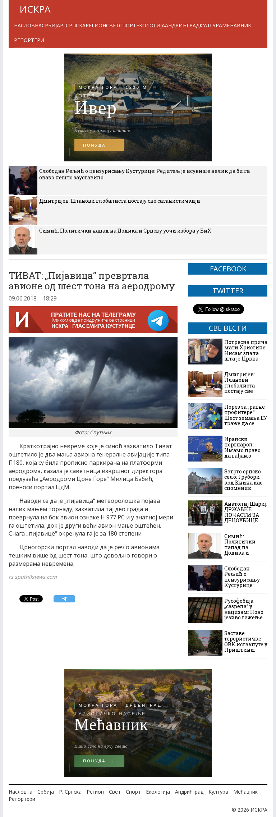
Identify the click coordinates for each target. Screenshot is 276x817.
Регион (96, 25)
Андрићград (182, 25)
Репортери (29, 40)
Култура (210, 25)
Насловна (28, 25)
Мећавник (236, 25)
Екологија (150, 25)
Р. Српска (73, 25)
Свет (112, 25)
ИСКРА (34, 9)
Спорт (127, 25)
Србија (51, 25)
